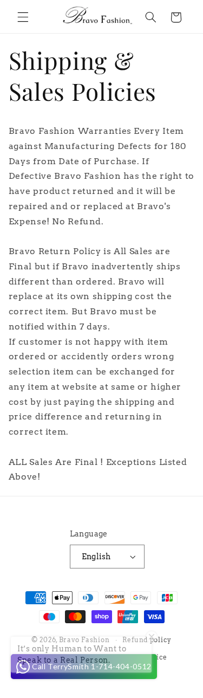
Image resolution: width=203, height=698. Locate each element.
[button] (22, 17)
